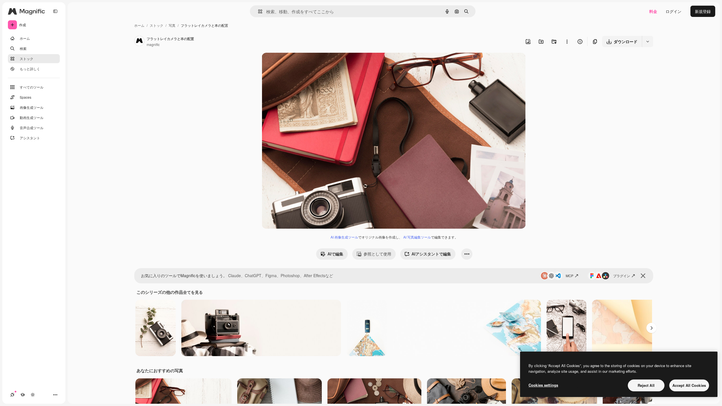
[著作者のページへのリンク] (139, 41)
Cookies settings (543, 385)
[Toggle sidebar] (55, 11)
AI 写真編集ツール (417, 237)
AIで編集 (335, 254)
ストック (156, 25)
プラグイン (621, 275)
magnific (153, 44)
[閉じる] (643, 275)
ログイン (673, 11)
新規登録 (703, 11)
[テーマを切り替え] (32, 394)
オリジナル (300, 64)
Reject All (646, 385)
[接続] (12, 394)
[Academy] (22, 394)
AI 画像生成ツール (344, 237)
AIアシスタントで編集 (431, 254)
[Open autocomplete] (258, 11)
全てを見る (193, 292)
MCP (569, 275)
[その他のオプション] (567, 41)
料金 (653, 11)
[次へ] (651, 328)
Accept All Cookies (689, 385)
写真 (172, 25)
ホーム (139, 25)
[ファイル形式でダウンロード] (647, 41)
